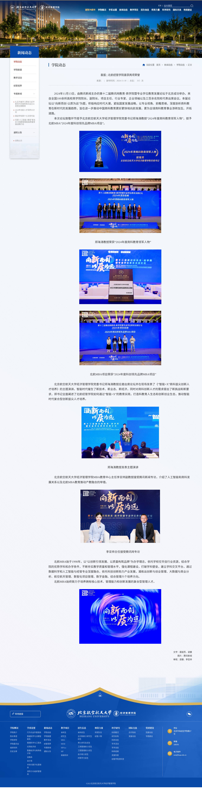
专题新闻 (18, 94)
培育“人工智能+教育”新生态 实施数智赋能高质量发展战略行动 (25, 122)
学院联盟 (18, 70)
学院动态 (18, 62)
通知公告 (18, 132)
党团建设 (188, 10)
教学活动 (18, 78)
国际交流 (177, 10)
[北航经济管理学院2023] (49, 8)
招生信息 (145, 10)
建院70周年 (90, 10)
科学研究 (166, 10)
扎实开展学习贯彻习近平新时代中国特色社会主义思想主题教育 (25, 104)
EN (159, 6)
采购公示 (18, 141)
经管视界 (18, 86)
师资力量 (155, 10)
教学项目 (134, 10)
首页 (158, 65)
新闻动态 (123, 10)
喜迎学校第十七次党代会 (25, 116)
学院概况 (102, 10)
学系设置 (113, 10)
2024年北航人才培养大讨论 (25, 111)
